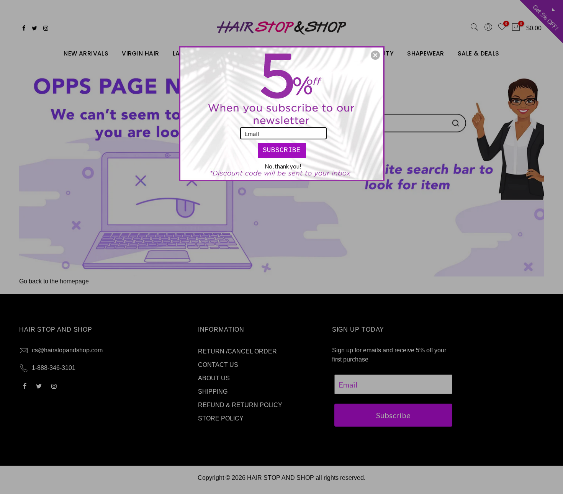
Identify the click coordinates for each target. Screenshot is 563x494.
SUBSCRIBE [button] (282, 150)
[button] (375, 55)
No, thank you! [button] (283, 166)
